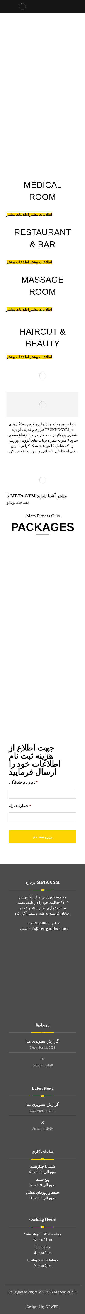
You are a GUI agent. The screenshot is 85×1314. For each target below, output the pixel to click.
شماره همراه (20, 806)
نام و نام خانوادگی (23, 782)
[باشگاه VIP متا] (22, 6)
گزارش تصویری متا (42, 1041)
